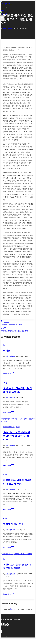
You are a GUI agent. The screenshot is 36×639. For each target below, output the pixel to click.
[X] (5, 625)
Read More (8, 374)
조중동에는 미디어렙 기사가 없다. (12, 323)
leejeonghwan (8, 28)
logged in (13, 609)
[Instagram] (7, 625)
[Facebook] (2, 625)
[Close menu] (1, 631)
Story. (5, 345)
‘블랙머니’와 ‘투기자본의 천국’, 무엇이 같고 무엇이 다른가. (16, 436)
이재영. (7, 350)
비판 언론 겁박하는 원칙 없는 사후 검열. (14, 330)
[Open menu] (2, 18)
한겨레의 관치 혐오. (13, 524)
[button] (6, 8)
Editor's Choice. (8, 427)
